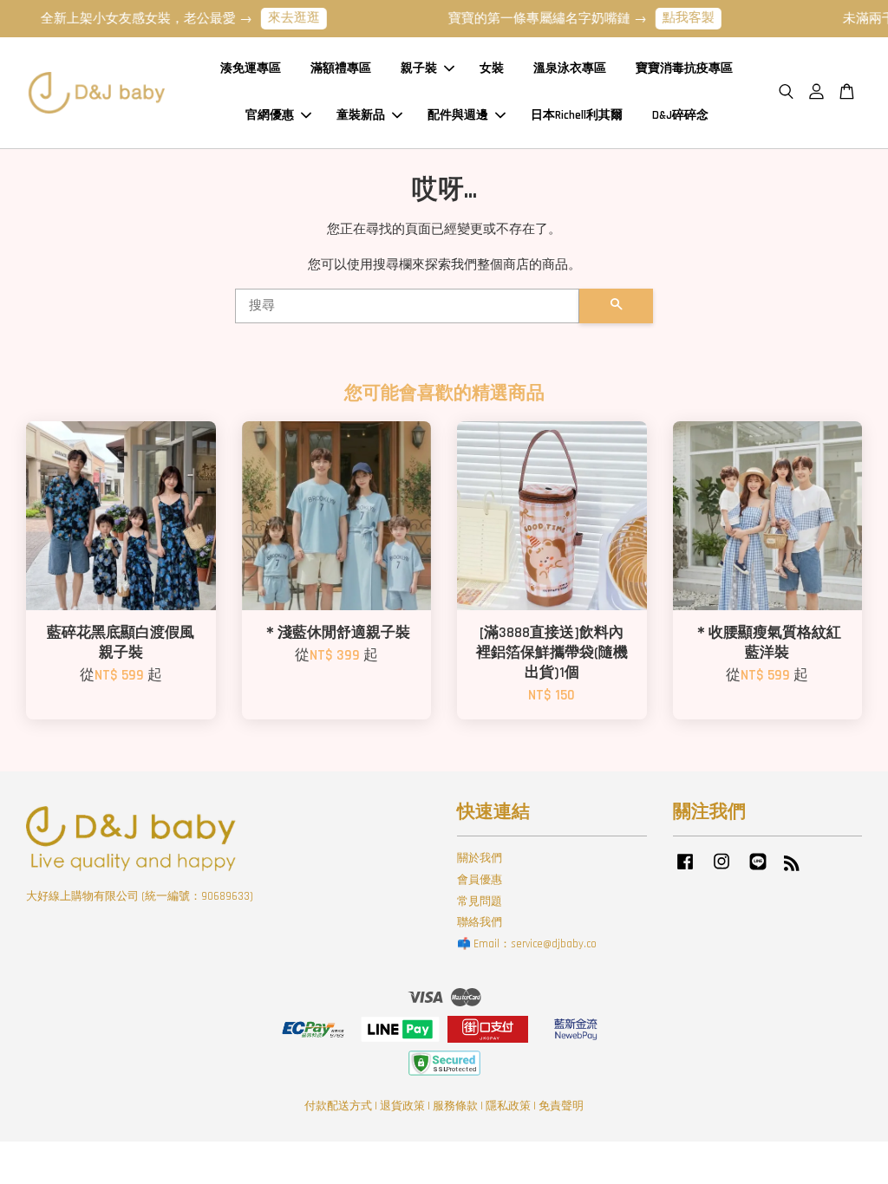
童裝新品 (360, 115)
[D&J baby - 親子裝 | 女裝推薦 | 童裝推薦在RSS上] (791, 867)
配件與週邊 (458, 115)
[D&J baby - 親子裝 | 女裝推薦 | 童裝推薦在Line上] (758, 870)
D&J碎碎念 (680, 115)
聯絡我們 (479, 922)
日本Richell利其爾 (577, 115)
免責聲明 (561, 1106)
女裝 (492, 68)
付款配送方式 (338, 1106)
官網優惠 (269, 115)
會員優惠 (479, 880)
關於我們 (479, 858)
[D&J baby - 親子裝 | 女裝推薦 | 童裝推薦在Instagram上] (721, 870)
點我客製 (676, 18)
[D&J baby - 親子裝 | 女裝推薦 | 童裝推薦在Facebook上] (685, 870)
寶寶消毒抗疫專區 (684, 68)
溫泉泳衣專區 (569, 68)
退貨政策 (402, 1106)
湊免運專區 (250, 68)
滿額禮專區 (340, 68)
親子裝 (419, 68)
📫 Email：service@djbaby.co (527, 944)
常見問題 (479, 901)
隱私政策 (508, 1106)
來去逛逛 (281, 18)
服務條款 (455, 1106)
